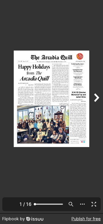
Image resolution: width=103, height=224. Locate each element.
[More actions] (82, 204)
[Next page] (96, 106)
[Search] (71, 204)
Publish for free (86, 218)
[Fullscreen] (94, 204)
